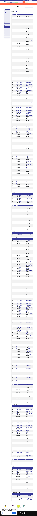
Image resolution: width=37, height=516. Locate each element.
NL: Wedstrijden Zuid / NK (29, 413)
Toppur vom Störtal (18, 107)
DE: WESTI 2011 (28, 330)
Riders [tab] (5, 9)
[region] (9, 511)
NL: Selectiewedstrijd (28, 154)
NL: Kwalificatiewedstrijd (29, 110)
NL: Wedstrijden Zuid (28, 82)
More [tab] (19, 11)
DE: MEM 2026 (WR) (28, 240)
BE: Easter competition (28, 80)
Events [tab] (5, 12)
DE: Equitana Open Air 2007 (29, 115)
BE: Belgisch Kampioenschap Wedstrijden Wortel (29, 219)
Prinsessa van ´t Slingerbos (19, 80)
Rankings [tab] (16, 11)
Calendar (24, 0)
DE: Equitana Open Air (28, 133)
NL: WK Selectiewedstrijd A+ (29, 432)
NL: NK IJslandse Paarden (29, 469)
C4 (4, 15)
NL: (26, 179)
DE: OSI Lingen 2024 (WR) (29, 270)
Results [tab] (13, 11)
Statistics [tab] (5, 37)
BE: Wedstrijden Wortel (28, 92)
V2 (4, 34)
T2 (4, 28)
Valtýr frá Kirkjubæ (19, 195)
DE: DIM (27, 131)
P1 (4, 21)
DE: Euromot (27, 158)
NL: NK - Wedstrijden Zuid (29, 172)
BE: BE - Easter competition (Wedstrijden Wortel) (29, 64)
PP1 (4, 25)
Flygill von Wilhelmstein (19, 413)
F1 (4, 18)
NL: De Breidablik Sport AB (29, 409)
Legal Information (31, 0)
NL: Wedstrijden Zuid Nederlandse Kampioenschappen (28, 27)
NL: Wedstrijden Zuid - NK (29, 425)
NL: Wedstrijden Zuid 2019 (29, 90)
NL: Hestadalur (28, 126)
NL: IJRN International (29, 201)
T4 (4, 31)
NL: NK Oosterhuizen (28, 117)
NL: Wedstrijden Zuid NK (29, 325)
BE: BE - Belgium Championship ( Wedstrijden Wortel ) (28, 57)
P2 (4, 22)
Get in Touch (27, 0)
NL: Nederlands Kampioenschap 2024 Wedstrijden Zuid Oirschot (29, 40)
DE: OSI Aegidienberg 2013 (29, 473)
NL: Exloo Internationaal (29, 344)
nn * (16, 115)
